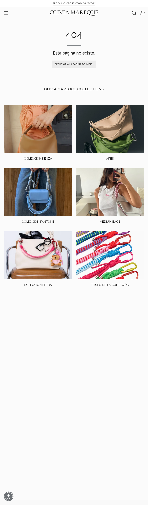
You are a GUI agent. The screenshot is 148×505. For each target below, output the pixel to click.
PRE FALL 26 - (74, 3)
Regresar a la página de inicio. (74, 64)
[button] (133, 13)
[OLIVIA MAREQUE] (74, 13)
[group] (74, 3)
